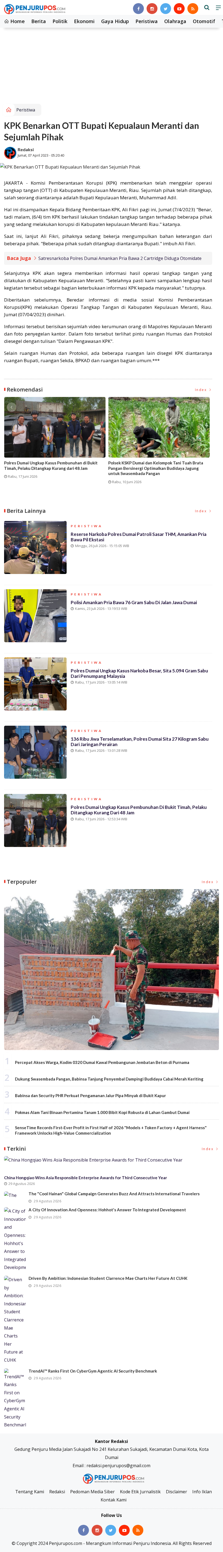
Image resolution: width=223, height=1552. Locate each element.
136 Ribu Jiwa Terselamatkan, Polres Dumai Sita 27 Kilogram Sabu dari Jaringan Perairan (140, 741)
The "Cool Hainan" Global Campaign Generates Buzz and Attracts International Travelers (114, 1193)
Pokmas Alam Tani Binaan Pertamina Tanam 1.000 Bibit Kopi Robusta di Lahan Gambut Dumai (102, 1112)
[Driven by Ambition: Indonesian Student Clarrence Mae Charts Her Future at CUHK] (15, 1320)
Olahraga (175, 21)
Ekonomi (84, 21)
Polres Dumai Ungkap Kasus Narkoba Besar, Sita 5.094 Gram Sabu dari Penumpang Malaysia (139, 673)
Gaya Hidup (115, 21)
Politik (59, 21)
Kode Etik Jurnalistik (140, 1492)
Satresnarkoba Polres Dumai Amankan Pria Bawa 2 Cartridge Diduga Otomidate (120, 258)
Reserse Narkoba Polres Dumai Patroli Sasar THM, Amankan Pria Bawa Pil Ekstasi (138, 536)
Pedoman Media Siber (92, 1492)
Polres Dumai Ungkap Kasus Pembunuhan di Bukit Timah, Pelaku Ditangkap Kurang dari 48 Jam (51, 465)
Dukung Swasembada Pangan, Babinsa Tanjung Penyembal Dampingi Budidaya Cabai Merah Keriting (109, 1078)
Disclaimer (176, 1492)
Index (201, 389)
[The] (15, 1195)
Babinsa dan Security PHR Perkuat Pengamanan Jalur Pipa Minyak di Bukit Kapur (90, 1095)
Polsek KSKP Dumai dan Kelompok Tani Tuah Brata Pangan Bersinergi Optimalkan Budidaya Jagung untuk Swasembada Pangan (155, 468)
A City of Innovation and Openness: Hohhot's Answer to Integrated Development (107, 1209)
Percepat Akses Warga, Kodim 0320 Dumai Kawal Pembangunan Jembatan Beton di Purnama (102, 1062)
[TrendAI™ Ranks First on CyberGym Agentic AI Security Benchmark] (15, 1398)
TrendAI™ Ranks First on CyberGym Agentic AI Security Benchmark (93, 1370)
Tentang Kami (29, 1492)
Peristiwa (146, 21)
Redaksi (26, 149)
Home (17, 21)
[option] (56, 440)
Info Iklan (202, 1492)
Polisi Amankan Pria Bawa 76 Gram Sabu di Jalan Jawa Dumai (134, 602)
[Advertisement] (111, 63)
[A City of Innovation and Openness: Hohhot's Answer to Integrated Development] (15, 1239)
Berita (38, 21)
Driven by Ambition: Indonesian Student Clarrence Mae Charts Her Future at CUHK (108, 1278)
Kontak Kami (113, 1500)
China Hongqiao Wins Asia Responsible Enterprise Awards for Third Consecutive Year (85, 1177)
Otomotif (204, 21)
